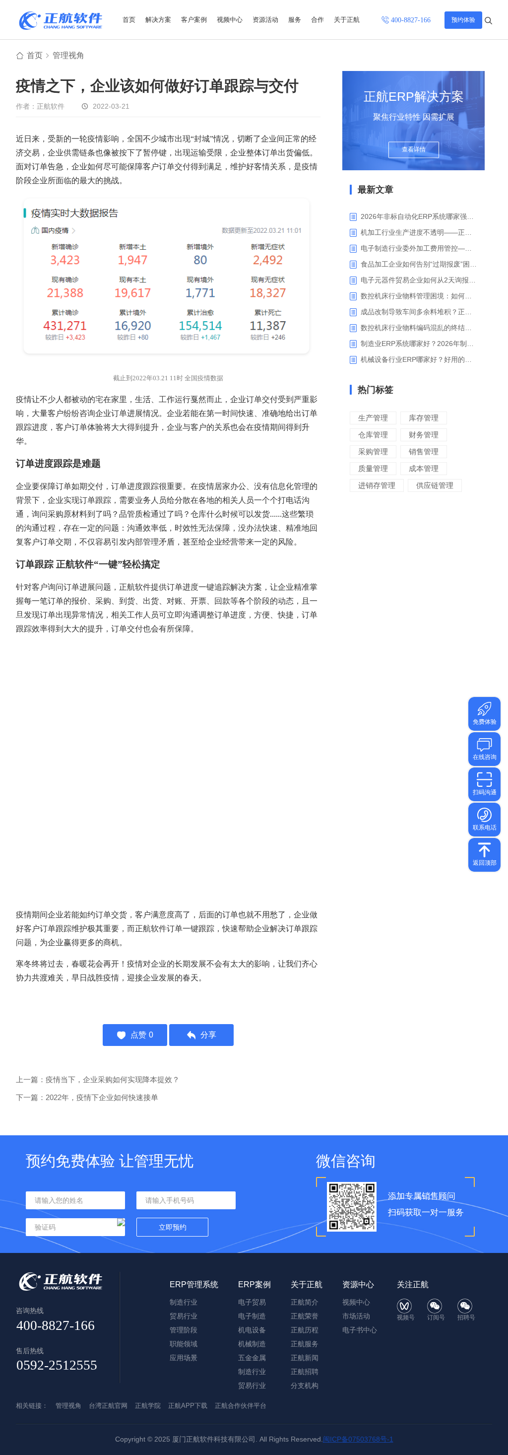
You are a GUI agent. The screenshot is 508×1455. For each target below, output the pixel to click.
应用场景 (183, 1358)
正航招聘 (304, 1372)
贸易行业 (183, 1316)
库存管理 (424, 418)
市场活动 (356, 1316)
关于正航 (347, 19)
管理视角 (68, 55)
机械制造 (252, 1344)
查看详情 (414, 149)
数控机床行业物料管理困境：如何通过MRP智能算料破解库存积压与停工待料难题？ (419, 296)
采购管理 (373, 451)
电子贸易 (252, 1302)
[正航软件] (60, 20)
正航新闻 (304, 1358)
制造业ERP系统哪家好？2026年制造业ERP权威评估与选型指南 (419, 343)
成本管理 (424, 468)
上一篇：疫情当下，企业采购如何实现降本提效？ (98, 1079)
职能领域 (183, 1344)
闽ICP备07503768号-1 (358, 1439)
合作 (317, 19)
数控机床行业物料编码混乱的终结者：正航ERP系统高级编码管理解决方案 (419, 328)
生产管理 (373, 418)
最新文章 (375, 190)
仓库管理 (373, 434)
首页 (129, 19)
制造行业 (183, 1302)
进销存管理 (376, 485)
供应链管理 (434, 485)
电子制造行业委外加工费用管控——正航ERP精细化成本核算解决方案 (419, 248)
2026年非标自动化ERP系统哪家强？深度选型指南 (419, 216)
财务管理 (424, 434)
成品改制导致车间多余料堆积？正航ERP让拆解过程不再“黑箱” (419, 312)
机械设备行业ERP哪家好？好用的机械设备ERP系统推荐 (419, 359)
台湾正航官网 (108, 1405)
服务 (294, 19)
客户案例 (194, 19)
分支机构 (304, 1385)
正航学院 (148, 1405)
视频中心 (230, 19)
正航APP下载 (187, 1405)
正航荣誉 (304, 1316)
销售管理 (424, 451)
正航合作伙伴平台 (240, 1405)
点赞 (141, 1035)
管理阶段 (183, 1330)
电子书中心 (359, 1330)
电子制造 (252, 1316)
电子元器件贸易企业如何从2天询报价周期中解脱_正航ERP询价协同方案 (419, 280)
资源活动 (265, 19)
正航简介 (304, 1302)
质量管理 (373, 468)
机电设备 (252, 1330)
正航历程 (304, 1330)
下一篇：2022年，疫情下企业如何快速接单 (87, 1097)
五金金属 (252, 1358)
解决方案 (158, 19)
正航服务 (304, 1344)
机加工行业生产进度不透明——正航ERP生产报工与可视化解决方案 (419, 232)
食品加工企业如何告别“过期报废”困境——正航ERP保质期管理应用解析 (419, 264)
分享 (208, 1035)
